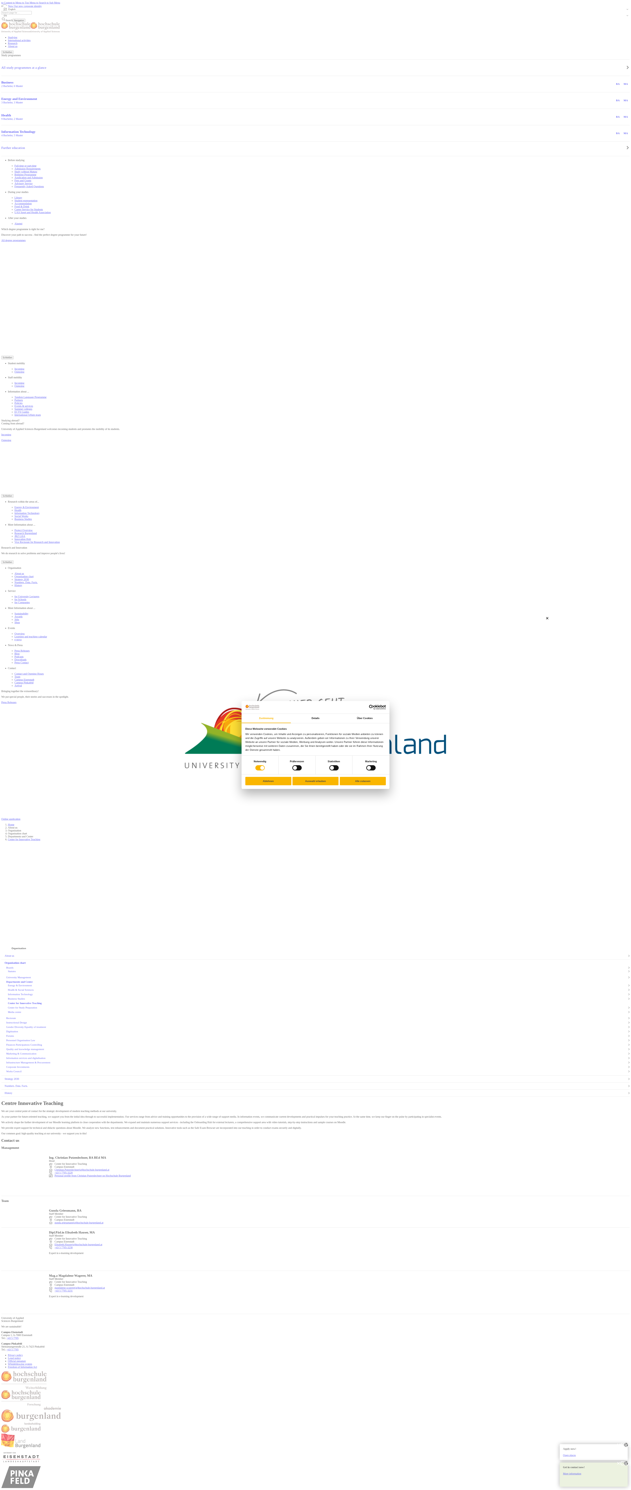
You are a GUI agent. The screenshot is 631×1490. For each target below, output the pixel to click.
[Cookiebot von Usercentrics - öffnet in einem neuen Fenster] (371, 707)
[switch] (297, 767)
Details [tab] (316, 718)
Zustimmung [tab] (266, 718)
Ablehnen (268, 781)
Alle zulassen (362, 781)
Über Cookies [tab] (365, 718)
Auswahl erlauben (315, 781)
